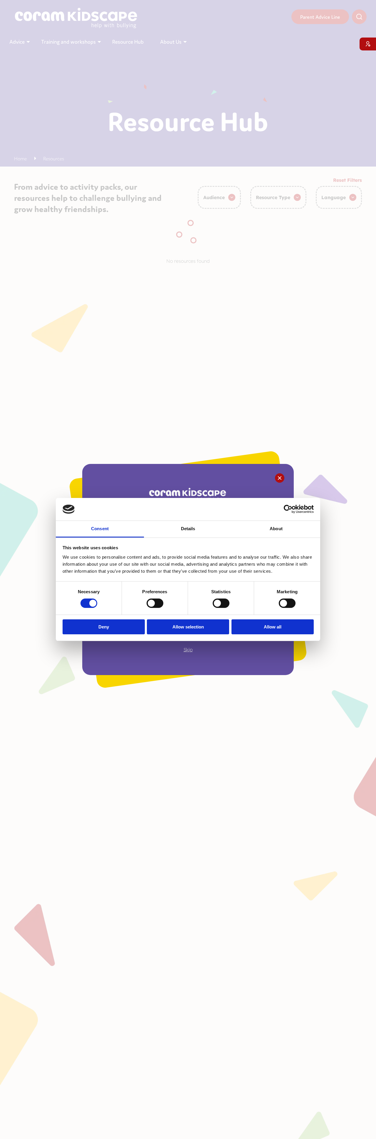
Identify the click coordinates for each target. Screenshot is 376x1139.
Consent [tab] (100, 528)
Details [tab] (188, 528)
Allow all (272, 626)
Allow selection (188, 626)
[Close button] (279, 478)
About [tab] (276, 528)
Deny (103, 626)
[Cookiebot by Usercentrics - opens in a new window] (288, 509)
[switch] (155, 603)
